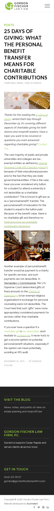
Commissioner (27, 283)
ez (15, 283)
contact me (23, 335)
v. (18, 283)
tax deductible (30, 331)
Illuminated (32, 503)
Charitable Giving (13, 82)
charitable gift (12, 331)
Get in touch (16, 469)
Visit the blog (17, 399)
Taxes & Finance (32, 82)
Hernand (9, 283)
